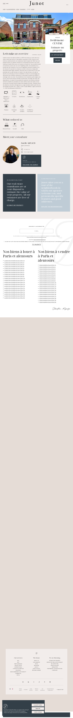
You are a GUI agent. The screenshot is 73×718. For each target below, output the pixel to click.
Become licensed (36, 670)
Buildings (18, 670)
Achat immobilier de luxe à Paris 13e (47, 288)
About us (36, 660)
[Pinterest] (45, 682)
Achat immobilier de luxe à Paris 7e (47, 276)
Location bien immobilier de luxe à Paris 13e (14, 284)
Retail (18, 675)
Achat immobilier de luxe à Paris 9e (47, 280)
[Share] (63, 34)
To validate (36, 244)
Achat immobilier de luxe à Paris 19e (47, 300)
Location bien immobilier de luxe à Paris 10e (14, 278)
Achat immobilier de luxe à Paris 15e (47, 292)
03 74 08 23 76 (27, 149)
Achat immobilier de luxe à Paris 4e (47, 271)
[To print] (67, 34)
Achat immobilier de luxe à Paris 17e (47, 296)
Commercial (18, 673)
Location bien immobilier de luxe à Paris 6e (14, 270)
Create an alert (55, 665)
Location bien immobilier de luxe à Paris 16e (14, 290)
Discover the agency (30, 165)
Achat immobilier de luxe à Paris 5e (47, 273)
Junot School (36, 668)
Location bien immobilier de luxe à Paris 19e (14, 296)
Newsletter (55, 667)
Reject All (38, 708)
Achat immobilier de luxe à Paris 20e (47, 302)
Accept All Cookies (38, 705)
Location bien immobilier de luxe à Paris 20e (14, 298)
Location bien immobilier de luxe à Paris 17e (14, 292)
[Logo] (36, 3)
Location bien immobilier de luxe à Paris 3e (14, 264)
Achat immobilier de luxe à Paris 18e (47, 298)
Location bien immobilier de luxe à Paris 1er (14, 260)
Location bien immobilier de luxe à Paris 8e (14, 274)
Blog (36, 663)
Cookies (26, 689)
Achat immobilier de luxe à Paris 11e (47, 284)
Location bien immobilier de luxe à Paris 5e (14, 268)
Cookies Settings (38, 712)
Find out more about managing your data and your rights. (36, 237)
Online (57, 60)
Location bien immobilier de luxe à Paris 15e (14, 288)
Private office (18, 665)
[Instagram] (23, 682)
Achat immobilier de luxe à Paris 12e (47, 286)
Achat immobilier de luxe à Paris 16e (47, 294)
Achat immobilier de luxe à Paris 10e (47, 282)
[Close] (43, 701)
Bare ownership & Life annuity (18, 671)
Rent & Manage (18, 663)
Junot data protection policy (40, 239)
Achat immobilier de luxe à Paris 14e (47, 290)
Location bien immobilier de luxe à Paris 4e (14, 266)
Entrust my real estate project (55, 662)
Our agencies (36, 662)
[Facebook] (34, 682)
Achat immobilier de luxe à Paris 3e (47, 269)
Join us (36, 667)
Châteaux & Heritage (18, 668)
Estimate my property (15, 205)
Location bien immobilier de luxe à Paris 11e (14, 280)
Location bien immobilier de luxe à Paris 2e (14, 262)
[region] (23, 708)
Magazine (36, 665)
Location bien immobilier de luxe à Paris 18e (14, 294)
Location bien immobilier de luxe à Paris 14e (14, 286)
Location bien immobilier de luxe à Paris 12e (14, 282)
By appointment (58, 55)
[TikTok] (39, 682)
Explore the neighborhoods (51, 206)
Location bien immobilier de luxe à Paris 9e (14, 276)
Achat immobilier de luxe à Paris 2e (47, 267)
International (18, 667)
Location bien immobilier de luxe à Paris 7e (14, 272)
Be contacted (54, 663)
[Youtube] (50, 682)
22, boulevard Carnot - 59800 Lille (29, 162)
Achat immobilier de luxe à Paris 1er (47, 265)
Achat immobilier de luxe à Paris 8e (47, 278)
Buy (18, 662)
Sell (18, 660)
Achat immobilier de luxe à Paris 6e (47, 275)
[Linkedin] (28, 682)
